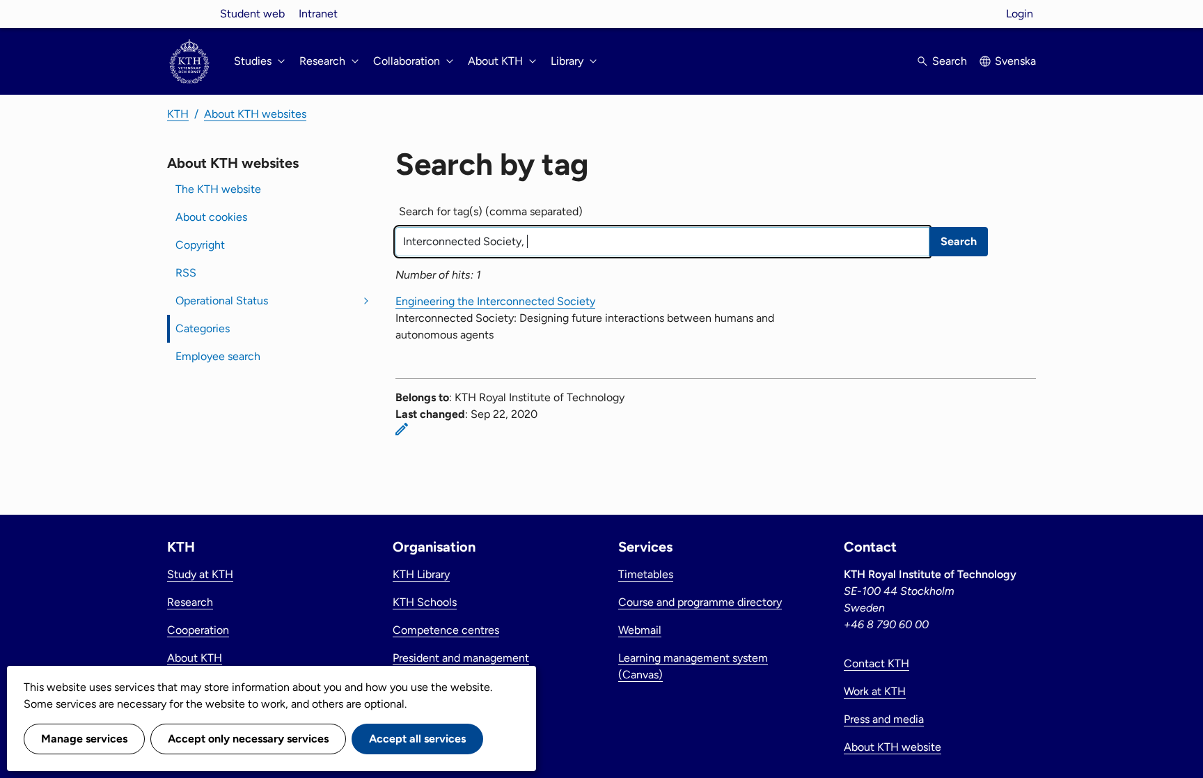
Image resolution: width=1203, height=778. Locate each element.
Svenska (1015, 61)
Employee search (217, 356)
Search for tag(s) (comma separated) (491, 211)
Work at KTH (875, 691)
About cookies (211, 217)
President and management (461, 657)
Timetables (645, 574)
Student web (252, 13)
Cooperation (198, 630)
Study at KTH (200, 574)
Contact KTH (876, 663)
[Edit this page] (401, 429)
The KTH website (218, 189)
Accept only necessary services (248, 738)
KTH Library (421, 574)
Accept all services (417, 738)
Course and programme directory (700, 602)
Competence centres (446, 630)
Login (1019, 13)
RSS (185, 272)
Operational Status (221, 300)
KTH (178, 113)
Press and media (884, 719)
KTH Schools (425, 602)
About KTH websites (255, 113)
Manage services (84, 738)
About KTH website (892, 747)
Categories (202, 328)
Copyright (200, 244)
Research (190, 602)
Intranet (318, 13)
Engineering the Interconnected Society (495, 301)
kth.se (189, 13)
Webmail (639, 630)
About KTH (194, 657)
